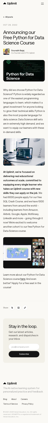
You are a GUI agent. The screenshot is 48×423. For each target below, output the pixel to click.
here (22, 278)
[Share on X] (12, 307)
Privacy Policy (27, 404)
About (14, 399)
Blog (5, 399)
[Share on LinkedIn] (18, 307)
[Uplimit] (10, 4)
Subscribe (24, 354)
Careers (24, 399)
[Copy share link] (25, 307)
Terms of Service (10, 404)
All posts (8, 17)
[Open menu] (42, 3)
